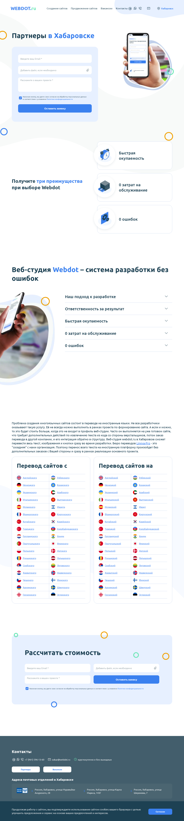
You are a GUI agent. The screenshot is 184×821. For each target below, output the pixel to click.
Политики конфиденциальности (60, 99)
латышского (63, 558)
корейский (145, 521)
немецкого (29, 484)
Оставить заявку (55, 108)
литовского (63, 565)
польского (28, 550)
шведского (63, 587)
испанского (29, 506)
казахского (63, 484)
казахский (144, 484)
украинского (30, 492)
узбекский (145, 477)
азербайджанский (149, 528)
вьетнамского (64, 499)
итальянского (30, 499)
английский (111, 477)
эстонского (63, 594)
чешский (110, 580)
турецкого (28, 528)
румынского (29, 558)
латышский (145, 558)
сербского (28, 565)
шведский (145, 587)
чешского (28, 580)
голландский (112, 536)
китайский (110, 521)
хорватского (29, 572)
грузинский (111, 594)
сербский (110, 565)
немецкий (110, 484)
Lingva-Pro (143, 443)
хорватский (111, 572)
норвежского (64, 572)
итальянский (112, 499)
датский (143, 550)
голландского (30, 536)
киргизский (145, 514)
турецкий (110, 528)
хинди (60, 536)
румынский (111, 558)
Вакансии (57, 769)
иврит (142, 506)
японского (62, 543)
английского (30, 477)
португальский (113, 543)
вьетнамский (146, 499)
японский (144, 543)
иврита (61, 506)
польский (110, 550)
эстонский (144, 594)
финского (62, 580)
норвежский (146, 572)
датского (62, 550)
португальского (31, 543)
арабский (144, 492)
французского (30, 514)
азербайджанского (67, 528)
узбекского (63, 477)
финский (144, 580)
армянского (29, 587)
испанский (110, 506)
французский (112, 514)
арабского (62, 492)
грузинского (29, 594)
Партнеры (26, 769)
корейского (63, 521)
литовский (145, 565)
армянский (111, 587)
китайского (29, 521)
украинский (111, 492)
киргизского (64, 514)
